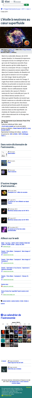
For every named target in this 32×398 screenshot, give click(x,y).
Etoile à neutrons (12, 171)
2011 (23, 9)
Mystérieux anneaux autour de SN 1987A (18, 220)
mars (28, 9)
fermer (29, 387)
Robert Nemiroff (17, 128)
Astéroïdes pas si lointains (14, 369)
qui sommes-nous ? (15, 381)
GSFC (20, 134)
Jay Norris (24, 132)
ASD (11, 134)
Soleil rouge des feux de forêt (15, 362)
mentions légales (16, 383)
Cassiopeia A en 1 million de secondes (17, 192)
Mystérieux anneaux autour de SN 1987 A (18, 210)
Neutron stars (4, 284)
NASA (10, 49)
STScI (12, 51)
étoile (21, 301)
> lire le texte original (7, 126)
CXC (14, 49)
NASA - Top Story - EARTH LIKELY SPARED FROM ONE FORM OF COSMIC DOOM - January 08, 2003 (15, 243)
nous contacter (24, 381)
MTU (24, 128)
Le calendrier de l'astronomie (11, 316)
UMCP (8, 130)
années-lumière (7, 301)
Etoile (9, 162)
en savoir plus (7, 395)
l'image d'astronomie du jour (12, 9)
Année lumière (11, 153)
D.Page (24, 49)
